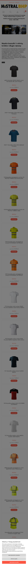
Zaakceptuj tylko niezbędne (14, 555)
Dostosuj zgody (14, 558)
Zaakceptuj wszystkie (14, 562)
